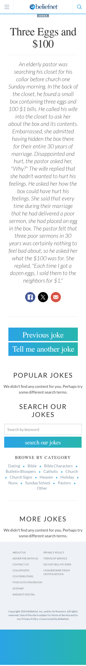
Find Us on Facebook (27, 582)
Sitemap (18, 588)
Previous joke (43, 334)
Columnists (21, 570)
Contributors (23, 576)
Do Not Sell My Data (57, 564)
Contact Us (21, 564)
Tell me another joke (43, 348)
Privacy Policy (53, 552)
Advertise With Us (25, 558)
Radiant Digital (24, 594)
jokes (43, 15)
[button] (79, 7)
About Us (19, 552)
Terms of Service (55, 558)
